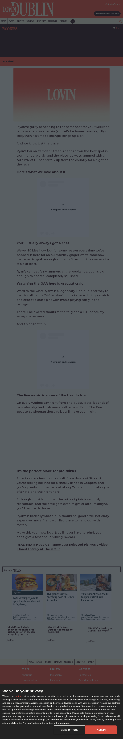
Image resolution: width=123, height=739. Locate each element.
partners (19, 696)
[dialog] (61, 711)
